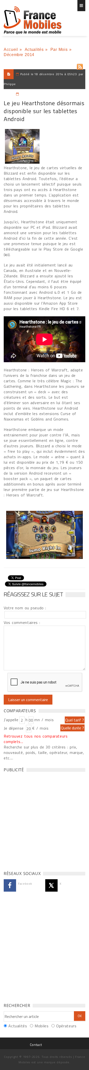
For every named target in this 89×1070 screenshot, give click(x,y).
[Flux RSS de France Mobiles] (80, 65)
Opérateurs (66, 1026)
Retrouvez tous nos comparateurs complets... (36, 739)
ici (7, 255)
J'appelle (11, 719)
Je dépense (14, 728)
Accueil (11, 49)
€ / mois (40, 728)
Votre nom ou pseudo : (25, 608)
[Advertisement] (44, 820)
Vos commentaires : (22, 622)
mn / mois (44, 719)
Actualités (34, 49)
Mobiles (41, 1026)
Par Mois (59, 49)
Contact (36, 1044)
